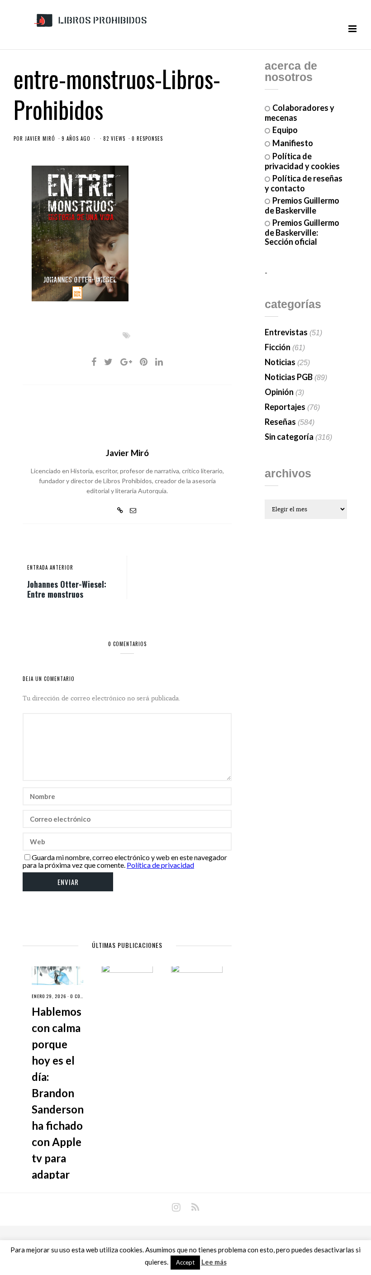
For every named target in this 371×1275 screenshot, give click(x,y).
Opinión (279, 392)
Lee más (214, 1262)
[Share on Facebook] (94, 361)
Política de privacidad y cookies (302, 161)
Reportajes (285, 407)
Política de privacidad (160, 865)
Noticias (280, 362)
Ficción (277, 347)
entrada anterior (50, 567)
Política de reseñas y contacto (303, 183)
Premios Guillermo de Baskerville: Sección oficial (302, 232)
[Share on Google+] (126, 361)
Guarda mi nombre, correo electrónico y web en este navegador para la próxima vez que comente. (125, 861)
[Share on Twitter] (108, 361)
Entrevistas (286, 332)
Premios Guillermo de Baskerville (302, 205)
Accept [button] (185, 1262)
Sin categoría (289, 437)
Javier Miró (40, 138)
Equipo (285, 130)
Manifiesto (292, 143)
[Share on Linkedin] (159, 361)
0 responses (147, 138)
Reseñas (280, 422)
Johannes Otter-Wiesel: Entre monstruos (66, 588)
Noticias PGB (289, 377)
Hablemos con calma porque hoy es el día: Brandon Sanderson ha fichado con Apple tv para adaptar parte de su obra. (58, 1109)
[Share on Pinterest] (144, 361)
